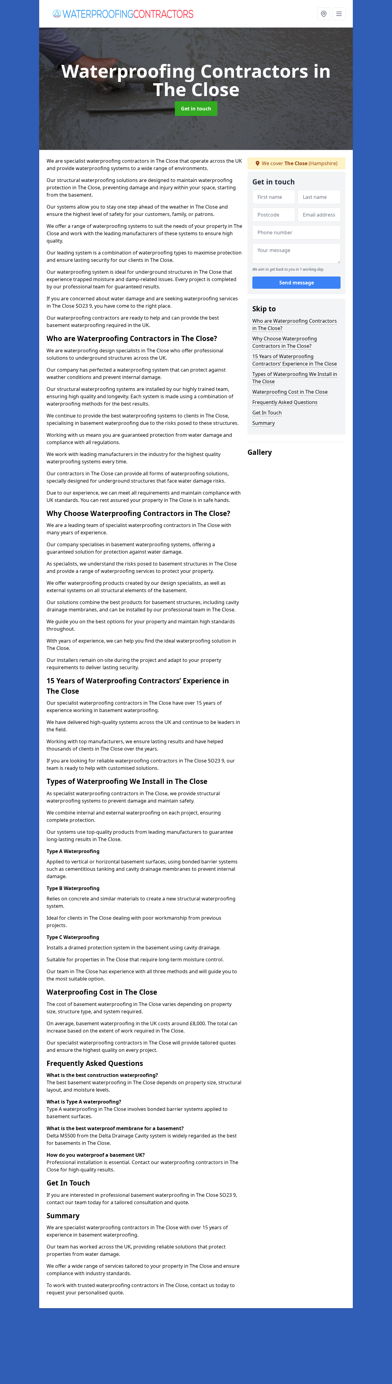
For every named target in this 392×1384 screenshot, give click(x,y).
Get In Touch (267, 412)
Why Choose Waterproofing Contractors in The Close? (284, 342)
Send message (296, 283)
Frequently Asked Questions (285, 402)
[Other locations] (323, 13)
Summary (263, 423)
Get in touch (196, 108)
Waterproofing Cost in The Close (290, 391)
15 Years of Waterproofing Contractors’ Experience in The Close (294, 360)
